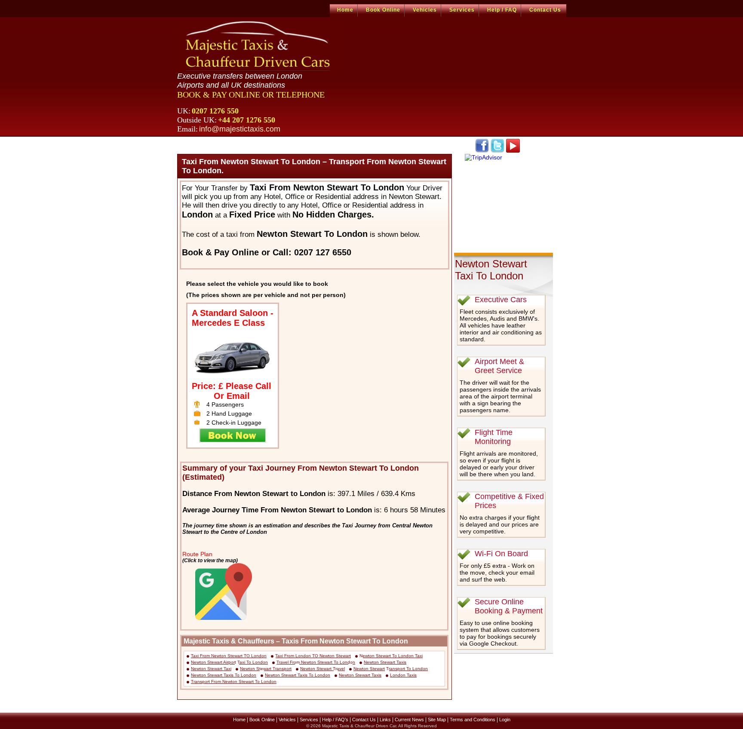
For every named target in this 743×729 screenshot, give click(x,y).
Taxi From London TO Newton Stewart (313, 655)
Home (345, 10)
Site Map (437, 719)
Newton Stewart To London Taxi (391, 655)
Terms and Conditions (472, 719)
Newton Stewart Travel (322, 668)
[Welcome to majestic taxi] (259, 45)
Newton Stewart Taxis (385, 662)
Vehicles (425, 10)
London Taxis (403, 675)
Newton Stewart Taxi (211, 668)
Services (462, 10)
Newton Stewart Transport (266, 668)
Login (504, 719)
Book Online (383, 10)
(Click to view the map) (210, 560)
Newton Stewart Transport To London (390, 668)
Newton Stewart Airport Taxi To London (229, 662)
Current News (409, 719)
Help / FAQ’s (335, 719)
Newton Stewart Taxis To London (223, 675)
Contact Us (545, 10)
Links (385, 719)
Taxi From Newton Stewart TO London (229, 655)
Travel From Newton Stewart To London (315, 662)
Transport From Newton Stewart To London (233, 681)
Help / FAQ (502, 10)
